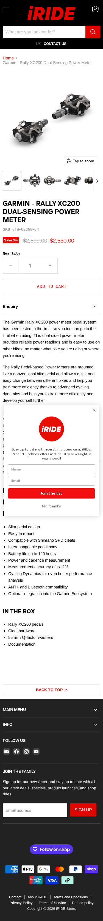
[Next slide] (97, 181)
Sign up (83, 809)
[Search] (92, 32)
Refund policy (83, 903)
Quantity (11, 253)
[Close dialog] (94, 410)
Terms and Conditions (70, 897)
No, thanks (51, 506)
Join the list (51, 493)
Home (8, 58)
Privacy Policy (21, 903)
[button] (11, 180)
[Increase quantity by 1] (50, 265)
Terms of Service (52, 903)
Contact (15, 897)
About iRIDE (37, 897)
